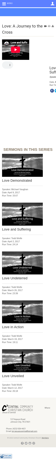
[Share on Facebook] (52, 91)
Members (45, 438)
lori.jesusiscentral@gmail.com (24, 431)
